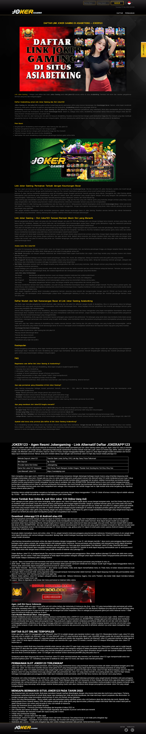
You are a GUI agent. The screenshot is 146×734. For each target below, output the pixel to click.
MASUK (117, 3)
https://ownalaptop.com (56, 471)
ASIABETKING (30, 525)
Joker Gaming (53, 666)
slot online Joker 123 (46, 533)
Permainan (129, 13)
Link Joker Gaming (21, 94)
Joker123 (15, 448)
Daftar (120, 13)
